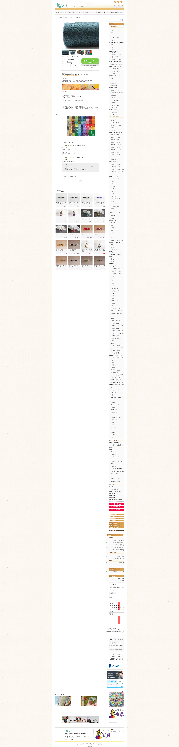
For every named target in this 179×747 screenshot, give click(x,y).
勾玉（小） (113, 259)
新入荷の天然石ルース (115, 265)
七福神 (112, 230)
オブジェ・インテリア (114, 109)
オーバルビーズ (113, 188)
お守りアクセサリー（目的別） (116, 61)
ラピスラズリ (113, 295)
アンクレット (113, 40)
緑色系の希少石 (113, 97)
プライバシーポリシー (85, 744)
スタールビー (113, 276)
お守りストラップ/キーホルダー (117, 64)
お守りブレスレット (114, 63)
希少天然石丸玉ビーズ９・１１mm (117, 169)
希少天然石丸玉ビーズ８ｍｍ (116, 164)
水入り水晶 (113, 369)
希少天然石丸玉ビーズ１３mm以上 (117, 171)
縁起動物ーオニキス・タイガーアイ (117, 240)
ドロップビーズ (113, 186)
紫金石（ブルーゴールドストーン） (117, 395)
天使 (111, 237)
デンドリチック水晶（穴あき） (116, 379)
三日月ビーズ (113, 200)
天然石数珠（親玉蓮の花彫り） (116, 491)
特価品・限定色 (113, 128)
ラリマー (112, 293)
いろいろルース (113, 266)
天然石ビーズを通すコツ (119, 544)
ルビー (112, 278)
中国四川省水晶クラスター (116, 481)
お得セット (113, 127)
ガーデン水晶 (113, 360)
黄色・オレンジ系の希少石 (116, 98)
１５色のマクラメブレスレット (116, 54)
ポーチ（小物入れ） (114, 489)
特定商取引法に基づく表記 (95, 744)
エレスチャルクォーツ (115, 93)
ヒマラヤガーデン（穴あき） (116, 377)
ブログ (123, 564)
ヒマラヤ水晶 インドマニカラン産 (117, 268)
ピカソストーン (113, 414)
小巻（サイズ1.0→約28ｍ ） (116, 120)
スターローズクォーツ (115, 456)
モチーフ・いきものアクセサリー (116, 66)
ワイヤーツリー (113, 110)
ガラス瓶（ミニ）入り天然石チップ (117, 444)
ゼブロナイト (113, 410)
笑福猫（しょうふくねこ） (116, 249)
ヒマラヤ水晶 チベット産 (116, 273)
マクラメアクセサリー (114, 29)
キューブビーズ (113, 193)
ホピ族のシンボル (114, 218)
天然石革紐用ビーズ (114, 159)
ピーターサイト (113, 305)
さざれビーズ (113, 196)
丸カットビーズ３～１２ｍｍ (116, 179)
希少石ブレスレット (114, 87)
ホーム (56, 17)
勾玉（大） (113, 258)
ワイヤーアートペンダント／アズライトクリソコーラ (86, 218)
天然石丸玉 (112, 449)
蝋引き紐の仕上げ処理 (120, 545)
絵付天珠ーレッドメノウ (115, 252)
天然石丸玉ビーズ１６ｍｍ (116, 147)
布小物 (111, 486)
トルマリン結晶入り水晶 (115, 370)
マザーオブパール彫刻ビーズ (116, 206)
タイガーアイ (113, 407)
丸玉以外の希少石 (114, 107)
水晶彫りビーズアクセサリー (115, 75)
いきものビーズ (113, 205)
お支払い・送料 (121, 578)
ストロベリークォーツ (115, 389)
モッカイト (113, 422)
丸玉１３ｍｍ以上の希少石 (116, 105)
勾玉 (111, 256)
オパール (112, 285)
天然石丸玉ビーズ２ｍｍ (115, 134)
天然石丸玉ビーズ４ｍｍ (115, 137)
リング (112, 33)
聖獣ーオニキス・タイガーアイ (116, 239)
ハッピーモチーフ (114, 80)
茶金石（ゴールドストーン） (116, 397)
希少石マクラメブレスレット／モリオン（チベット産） (61, 250)
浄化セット (112, 447)
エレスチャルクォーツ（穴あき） (117, 382)
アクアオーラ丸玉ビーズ (115, 154)
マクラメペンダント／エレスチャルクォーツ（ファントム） (74, 218)
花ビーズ (112, 201)
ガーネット (113, 281)
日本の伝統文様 (113, 83)
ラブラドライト (113, 303)
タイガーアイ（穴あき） (115, 353)
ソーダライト (113, 405)
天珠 (111, 251)
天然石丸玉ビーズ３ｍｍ (115, 135)
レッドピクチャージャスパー (116, 417)
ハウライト (113, 434)
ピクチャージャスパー (115, 419)
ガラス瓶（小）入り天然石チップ (117, 445)
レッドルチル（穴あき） (115, 380)
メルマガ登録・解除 (77, 744)
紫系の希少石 (113, 102)
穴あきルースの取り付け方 (119, 547)
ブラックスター (113, 306)
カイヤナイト (113, 298)
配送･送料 (93, 743)
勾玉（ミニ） (113, 261)
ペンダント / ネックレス (115, 30)
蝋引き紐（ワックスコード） (64, 17)
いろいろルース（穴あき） (116, 308)
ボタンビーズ (113, 181)
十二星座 (112, 234)
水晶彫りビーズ (113, 220)
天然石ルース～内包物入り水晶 (116, 355)
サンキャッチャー (114, 112)
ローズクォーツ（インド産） (116, 271)
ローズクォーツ (113, 390)
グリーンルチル (113, 392)
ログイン (115, 5)
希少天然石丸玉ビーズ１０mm (116, 166)
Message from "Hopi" (115, 85)
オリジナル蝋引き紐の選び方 (118, 542)
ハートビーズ (113, 183)
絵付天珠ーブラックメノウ (116, 254)
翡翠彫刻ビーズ (113, 208)
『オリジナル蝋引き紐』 (110, 12)
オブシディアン (113, 394)
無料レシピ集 (121, 550)
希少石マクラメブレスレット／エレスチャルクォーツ (74, 266)
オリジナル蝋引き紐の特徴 (119, 540)
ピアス (112, 35)
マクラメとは (121, 539)
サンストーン (113, 296)
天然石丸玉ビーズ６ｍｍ (115, 139)
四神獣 (112, 78)
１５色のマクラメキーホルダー (116, 57)
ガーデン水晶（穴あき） (115, 375)
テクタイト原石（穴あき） (116, 350)
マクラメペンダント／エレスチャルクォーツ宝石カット (61, 218)
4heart (112, 245)
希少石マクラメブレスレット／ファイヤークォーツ (74, 250)
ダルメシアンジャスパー (115, 400)
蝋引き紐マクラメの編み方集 (118, 549)
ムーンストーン (113, 286)
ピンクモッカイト (114, 436)
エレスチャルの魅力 (120, 556)
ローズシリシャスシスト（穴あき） (117, 325)
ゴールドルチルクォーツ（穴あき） (117, 374)
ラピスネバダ (113, 432)
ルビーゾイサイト (114, 427)
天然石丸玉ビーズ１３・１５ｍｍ (117, 152)
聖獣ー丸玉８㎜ (113, 222)
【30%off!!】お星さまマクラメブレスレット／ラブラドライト (61, 203)
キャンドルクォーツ (114, 479)
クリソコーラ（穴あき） (115, 352)
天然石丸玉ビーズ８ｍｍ (115, 140)
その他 (112, 437)
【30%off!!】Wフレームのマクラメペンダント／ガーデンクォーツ (99, 250)
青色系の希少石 (113, 95)
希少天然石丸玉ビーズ (114, 161)
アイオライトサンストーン (116, 290)
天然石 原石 (112, 460)
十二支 (112, 232)
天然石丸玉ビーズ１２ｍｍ (116, 144)
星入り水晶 (113, 367)
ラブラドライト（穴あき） (116, 337)
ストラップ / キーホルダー (115, 37)
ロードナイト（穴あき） (115, 328)
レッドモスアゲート (114, 412)
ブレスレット (113, 32)
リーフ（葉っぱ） (114, 203)
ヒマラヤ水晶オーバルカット (116, 270)
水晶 (111, 387)
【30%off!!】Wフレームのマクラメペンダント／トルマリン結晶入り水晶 (86, 250)
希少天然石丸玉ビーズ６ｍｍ (116, 162)
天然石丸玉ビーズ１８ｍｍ (116, 149)
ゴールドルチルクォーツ (115, 88)
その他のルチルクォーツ (115, 90)
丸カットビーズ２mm (115, 178)
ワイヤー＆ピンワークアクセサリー (117, 42)
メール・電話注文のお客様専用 (116, 499)
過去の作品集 (112, 497)
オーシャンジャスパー (115, 424)
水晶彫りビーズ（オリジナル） (116, 212)
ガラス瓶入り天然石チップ (115, 442)
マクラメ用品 (113, 130)
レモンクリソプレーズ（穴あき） (117, 330)
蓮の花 (112, 244)
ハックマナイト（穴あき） (116, 345)
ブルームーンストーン (115, 288)
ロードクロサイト (114, 280)
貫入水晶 (112, 362)
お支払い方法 (88, 743)
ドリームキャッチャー (115, 114)
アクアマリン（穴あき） (115, 335)
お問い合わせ (120, 5)
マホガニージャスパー (115, 409)
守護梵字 (112, 227)
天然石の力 (122, 554)
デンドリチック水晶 (114, 364)
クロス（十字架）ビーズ (115, 198)
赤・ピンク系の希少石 (115, 100)
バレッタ (112, 38)
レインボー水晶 (113, 365)
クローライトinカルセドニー (116, 431)
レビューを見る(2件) (92, 67)
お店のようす (121, 562)
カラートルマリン (114, 283)
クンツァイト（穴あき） (115, 323)
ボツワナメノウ (113, 399)
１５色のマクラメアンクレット (116, 59)
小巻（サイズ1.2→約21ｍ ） (116, 122)
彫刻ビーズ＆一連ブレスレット (116, 242)
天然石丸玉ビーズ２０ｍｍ (116, 151)
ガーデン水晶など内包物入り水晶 (117, 92)
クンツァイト (113, 275)
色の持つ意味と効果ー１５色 (118, 558)
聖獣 (111, 76)
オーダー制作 (112, 495)
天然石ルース (112, 263)
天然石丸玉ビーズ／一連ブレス (116, 132)
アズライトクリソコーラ (115, 301)
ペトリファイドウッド (115, 415)
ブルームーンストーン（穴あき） (117, 333)
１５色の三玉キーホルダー (116, 52)
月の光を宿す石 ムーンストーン (118, 571)
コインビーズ (113, 191)
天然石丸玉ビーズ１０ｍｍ (116, 142)
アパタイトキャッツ (114, 300)
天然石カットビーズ (114, 176)
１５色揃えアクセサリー (114, 51)
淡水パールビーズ (114, 210)
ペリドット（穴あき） (115, 332)
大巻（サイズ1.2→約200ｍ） (116, 125)
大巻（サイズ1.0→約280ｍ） (76, 17)
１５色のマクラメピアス (115, 56)
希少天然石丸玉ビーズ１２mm (116, 167)
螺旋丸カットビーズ (114, 195)
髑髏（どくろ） (113, 247)
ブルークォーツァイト (115, 404)
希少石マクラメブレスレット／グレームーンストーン (61, 266)
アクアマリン (113, 291)
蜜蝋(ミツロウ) (68, 81)
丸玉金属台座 (112, 493)
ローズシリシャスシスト (115, 420)
